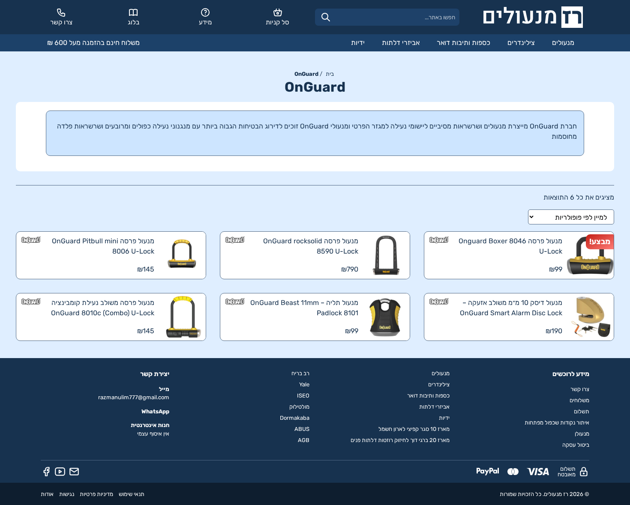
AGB (303, 440)
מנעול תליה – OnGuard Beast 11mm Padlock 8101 (304, 308)
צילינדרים (521, 43)
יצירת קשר (154, 374)
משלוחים (579, 400)
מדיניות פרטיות (96, 494)
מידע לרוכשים (570, 374)
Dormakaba (294, 418)
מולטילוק (299, 406)
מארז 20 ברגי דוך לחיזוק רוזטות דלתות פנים (400, 440)
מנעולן (582, 433)
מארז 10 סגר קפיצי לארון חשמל (414, 429)
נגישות (66, 494)
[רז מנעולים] (533, 17)
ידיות (358, 43)
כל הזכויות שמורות (520, 494)
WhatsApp (155, 411)
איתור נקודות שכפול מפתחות (557, 422)
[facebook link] (46, 471)
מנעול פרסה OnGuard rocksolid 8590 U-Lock (310, 246)
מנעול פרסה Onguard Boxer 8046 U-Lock (510, 246)
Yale (304, 384)
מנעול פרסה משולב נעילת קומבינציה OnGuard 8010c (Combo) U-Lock (102, 308)
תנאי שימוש (131, 494)
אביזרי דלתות (401, 43)
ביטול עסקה (575, 445)
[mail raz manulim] (74, 471)
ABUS (301, 429)
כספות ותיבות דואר (463, 43)
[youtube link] (60, 471)
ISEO (303, 395)
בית (330, 74)
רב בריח (300, 373)
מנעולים (563, 43)
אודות (47, 494)
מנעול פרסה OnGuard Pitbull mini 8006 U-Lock (103, 246)
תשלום (581, 411)
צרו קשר (579, 389)
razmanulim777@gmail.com (133, 397)
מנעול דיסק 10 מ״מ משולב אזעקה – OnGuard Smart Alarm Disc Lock (511, 308)
